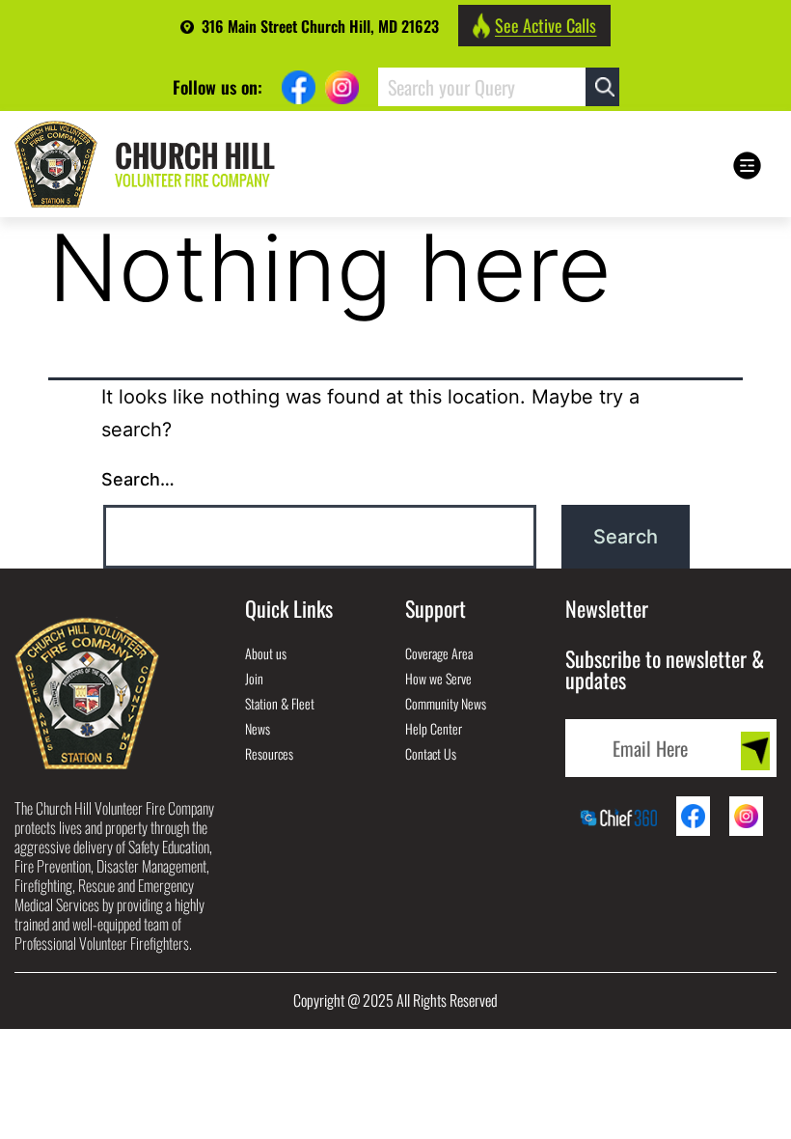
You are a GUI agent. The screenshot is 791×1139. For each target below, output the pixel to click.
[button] (744, 166)
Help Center (433, 728)
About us (265, 653)
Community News (445, 703)
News (257, 728)
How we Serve (438, 678)
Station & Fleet (279, 703)
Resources (269, 753)
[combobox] (482, 87)
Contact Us (430, 753)
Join (254, 678)
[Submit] (755, 751)
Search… (138, 479)
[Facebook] (298, 87)
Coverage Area (439, 653)
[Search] (602, 87)
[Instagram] (342, 87)
